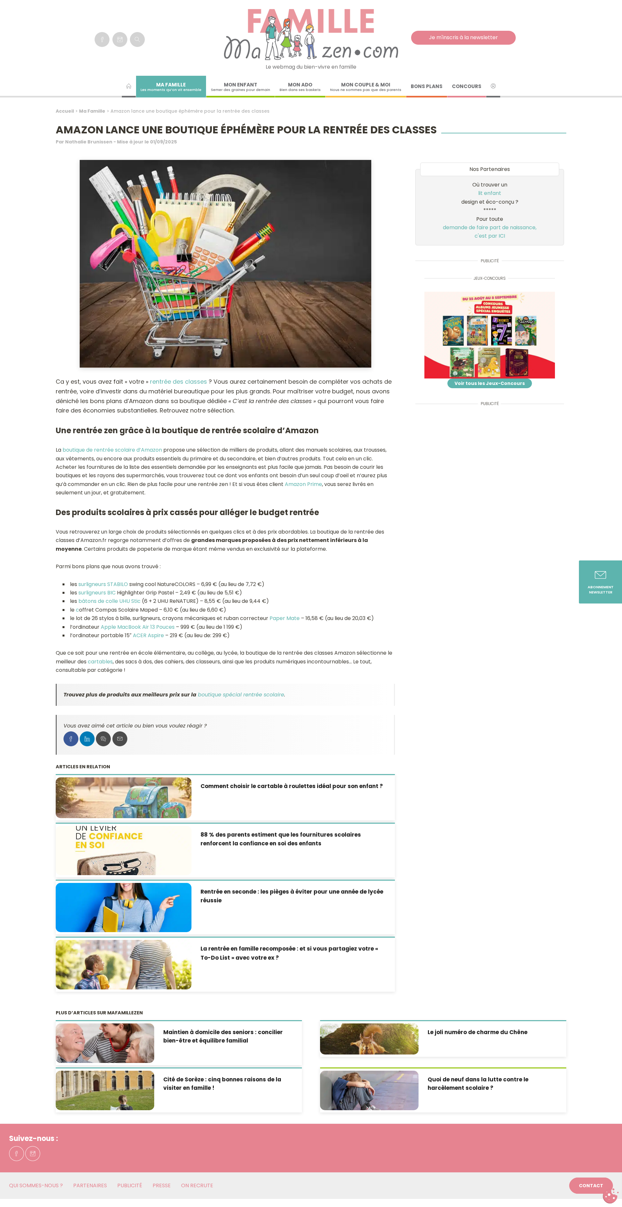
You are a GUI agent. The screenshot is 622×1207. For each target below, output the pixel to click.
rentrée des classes (178, 382)
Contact (591, 1185)
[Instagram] (119, 39)
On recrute (197, 1185)
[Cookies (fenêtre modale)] (610, 1196)
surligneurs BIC (97, 592)
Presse (162, 1185)
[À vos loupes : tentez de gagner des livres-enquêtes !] (489, 335)
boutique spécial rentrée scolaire (241, 694)
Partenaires (90, 1185)
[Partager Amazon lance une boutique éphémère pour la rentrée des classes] (70, 738)
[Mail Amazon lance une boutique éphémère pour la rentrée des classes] (119, 738)
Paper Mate (285, 618)
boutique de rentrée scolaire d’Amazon (112, 450)
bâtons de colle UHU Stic (109, 601)
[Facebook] (102, 39)
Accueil (65, 111)
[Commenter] (103, 738)
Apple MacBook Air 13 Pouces (137, 627)
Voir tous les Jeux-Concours (490, 383)
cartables (100, 661)
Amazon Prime (303, 484)
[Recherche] (137, 39)
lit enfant (489, 193)
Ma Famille (92, 111)
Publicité (129, 1185)
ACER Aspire (148, 635)
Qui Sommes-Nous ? (36, 1185)
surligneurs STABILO (103, 584)
